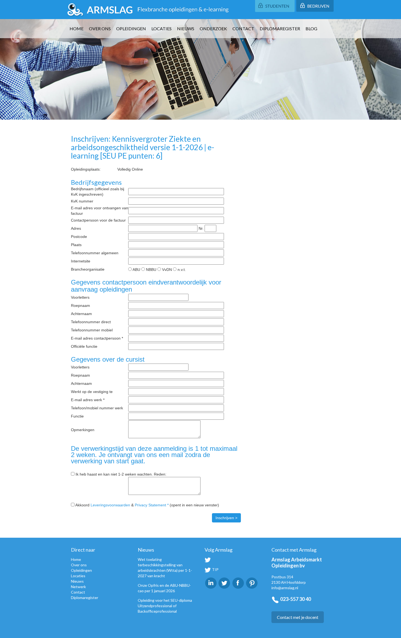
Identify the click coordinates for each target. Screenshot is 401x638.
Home (76, 28)
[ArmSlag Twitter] (224, 582)
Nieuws (185, 28)
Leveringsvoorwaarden (110, 505)
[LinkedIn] (211, 582)
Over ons (100, 28)
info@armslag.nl (284, 587)
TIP (215, 569)
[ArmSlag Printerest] (252, 582)
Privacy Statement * (152, 505)
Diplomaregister (280, 28)
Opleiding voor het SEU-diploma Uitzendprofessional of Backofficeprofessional (165, 605)
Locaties (161, 28)
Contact (243, 28)
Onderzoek (213, 28)
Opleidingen (131, 28)
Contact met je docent (297, 617)
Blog (311, 28)
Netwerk (78, 586)
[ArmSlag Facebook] (238, 582)
